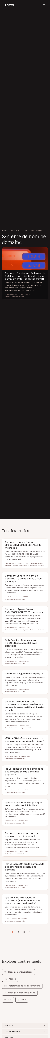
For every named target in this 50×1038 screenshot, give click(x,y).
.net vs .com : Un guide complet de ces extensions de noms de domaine (24, 866)
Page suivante (37, 932)
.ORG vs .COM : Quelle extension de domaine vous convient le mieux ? (24, 739)
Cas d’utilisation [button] (12, 1031)
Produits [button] (8, 1025)
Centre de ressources (19, 230)
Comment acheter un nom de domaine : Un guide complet (22, 834)
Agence (10, 978)
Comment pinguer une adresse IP (24, 673)
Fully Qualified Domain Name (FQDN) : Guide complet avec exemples (21, 642)
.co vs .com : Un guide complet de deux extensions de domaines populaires (24, 771)
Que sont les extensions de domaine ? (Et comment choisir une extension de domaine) (23, 900)
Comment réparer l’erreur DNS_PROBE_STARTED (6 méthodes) (24, 611)
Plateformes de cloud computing (22, 985)
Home (4, 230)
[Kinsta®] (9, 4)
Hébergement (36, 230)
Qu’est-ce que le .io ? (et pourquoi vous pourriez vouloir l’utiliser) (23, 804)
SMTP (22, 999)
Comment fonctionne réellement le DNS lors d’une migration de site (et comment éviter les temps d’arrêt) (25, 276)
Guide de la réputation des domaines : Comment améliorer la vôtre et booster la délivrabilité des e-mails (25, 706)
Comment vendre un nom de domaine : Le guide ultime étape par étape (23, 578)
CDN (7, 999)
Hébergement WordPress (18, 972)
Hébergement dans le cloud (19, 992)
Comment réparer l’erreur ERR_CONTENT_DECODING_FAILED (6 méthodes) (23, 544)
